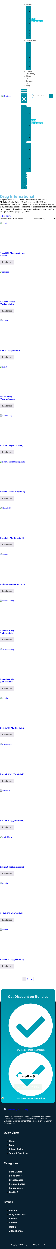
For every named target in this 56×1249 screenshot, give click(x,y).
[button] (24, 96)
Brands (29, 4)
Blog (28, 86)
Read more (7, 262)
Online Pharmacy (30, 72)
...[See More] (5, 216)
